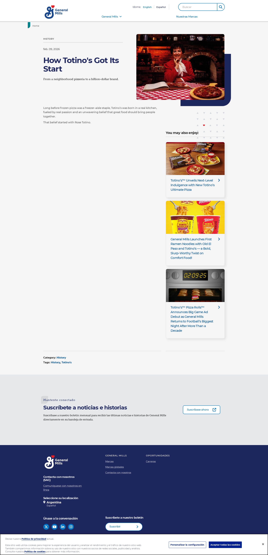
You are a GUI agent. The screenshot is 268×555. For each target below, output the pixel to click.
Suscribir (115, 526)
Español (161, 7)
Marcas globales (114, 466)
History (61, 357)
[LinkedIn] (63, 527)
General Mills (110, 16)
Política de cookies (34, 552)
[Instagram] (71, 527)
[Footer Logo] (56, 462)
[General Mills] (56, 12)
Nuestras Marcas (187, 16)
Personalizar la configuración (187, 545)
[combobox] (197, 7)
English (147, 7)
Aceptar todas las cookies (225, 545)
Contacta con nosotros (118, 472)
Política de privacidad (34, 539)
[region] (134, 544)
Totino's (67, 362)
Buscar (187, 7)
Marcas (109, 461)
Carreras (151, 461)
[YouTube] (54, 527)
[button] (221, 7)
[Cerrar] (263, 544)
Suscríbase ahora (198, 409)
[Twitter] (46, 527)
